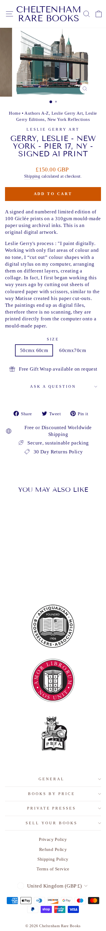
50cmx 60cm (34, 350)
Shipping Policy (52, 859)
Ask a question (53, 386)
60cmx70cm (72, 350)
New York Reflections (68, 119)
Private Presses (51, 808)
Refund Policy (53, 849)
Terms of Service (53, 868)
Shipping (32, 176)
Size (53, 339)
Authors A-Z (36, 113)
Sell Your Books (51, 823)
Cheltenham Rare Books (48, 14)
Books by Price (51, 793)
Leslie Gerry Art (67, 113)
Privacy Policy (53, 839)
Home (15, 113)
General (51, 779)
